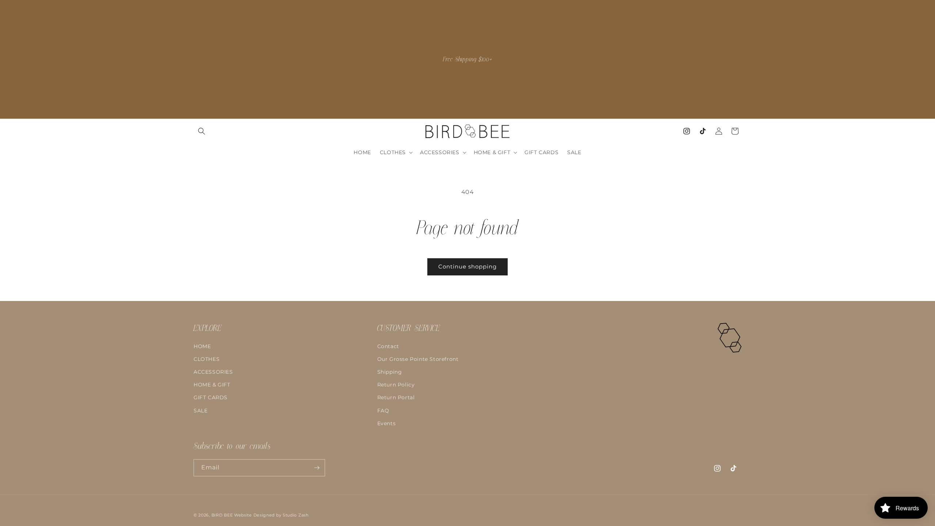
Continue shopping (467, 266)
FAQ (383, 410)
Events (386, 423)
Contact (388, 346)
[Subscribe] (317, 467)
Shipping (389, 372)
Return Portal (396, 397)
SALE (200, 410)
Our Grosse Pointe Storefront (418, 359)
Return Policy (396, 384)
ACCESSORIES (213, 372)
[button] (202, 131)
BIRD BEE (222, 515)
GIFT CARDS (211, 397)
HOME (202, 346)
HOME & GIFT (212, 384)
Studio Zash (296, 515)
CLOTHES (207, 359)
